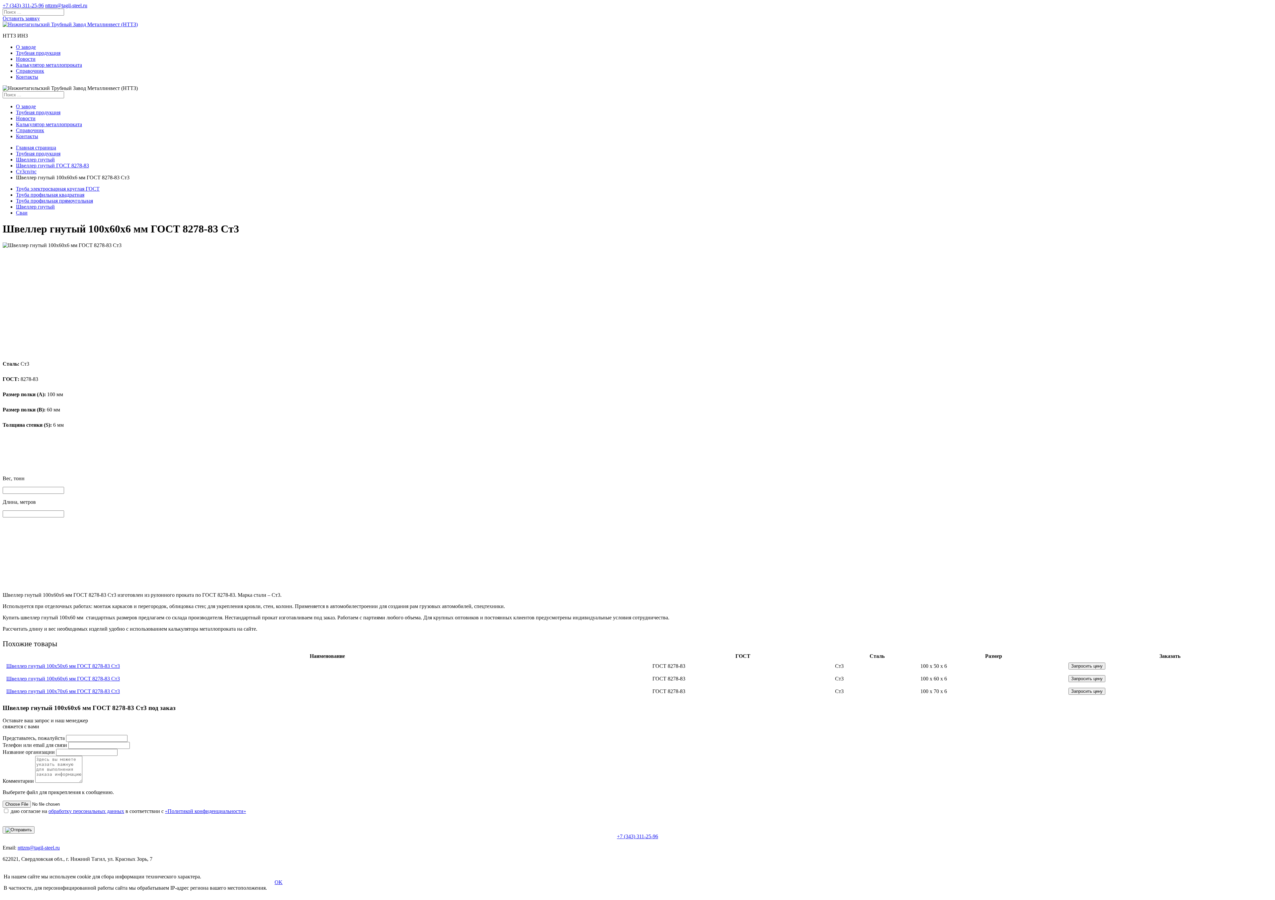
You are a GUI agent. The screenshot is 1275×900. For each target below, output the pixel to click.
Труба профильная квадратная (50, 195)
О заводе (26, 47)
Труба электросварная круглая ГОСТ (58, 189)
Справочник (30, 71)
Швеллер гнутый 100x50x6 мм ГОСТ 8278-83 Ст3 (63, 666)
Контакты (27, 77)
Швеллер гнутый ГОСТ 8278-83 (52, 165)
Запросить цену (1087, 666)
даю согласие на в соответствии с (128, 811)
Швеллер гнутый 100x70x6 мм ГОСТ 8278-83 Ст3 (63, 691)
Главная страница (36, 147)
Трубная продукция (38, 53)
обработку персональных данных (86, 811)
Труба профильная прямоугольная (54, 201)
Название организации (29, 752)
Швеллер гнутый (35, 159)
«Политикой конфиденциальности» (205, 811)
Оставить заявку (21, 18)
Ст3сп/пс (26, 171)
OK (279, 882)
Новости (26, 59)
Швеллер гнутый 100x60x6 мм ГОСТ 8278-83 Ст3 (63, 678)
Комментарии (18, 781)
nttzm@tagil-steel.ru (66, 5)
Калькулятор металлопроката (49, 65)
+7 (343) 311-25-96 (23, 5)
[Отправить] (19, 830)
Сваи (22, 213)
